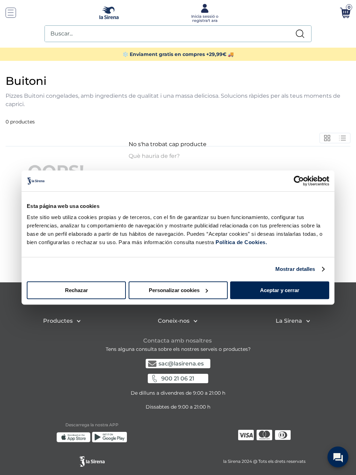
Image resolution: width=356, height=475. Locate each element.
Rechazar (76, 290)
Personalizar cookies (174, 290)
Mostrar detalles (295, 269)
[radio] (327, 138)
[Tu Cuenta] (204, 12)
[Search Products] (300, 34)
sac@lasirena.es (181, 363)
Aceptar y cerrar (279, 290)
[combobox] (178, 33)
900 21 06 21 (177, 378)
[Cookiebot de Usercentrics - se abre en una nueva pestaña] (298, 181)
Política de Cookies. (240, 242)
